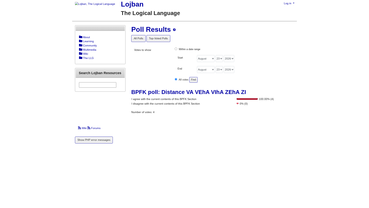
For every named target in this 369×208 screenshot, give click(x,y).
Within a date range (189, 49)
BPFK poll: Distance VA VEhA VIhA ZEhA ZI (188, 92)
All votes (184, 79)
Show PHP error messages (93, 139)
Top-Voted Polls (158, 38)
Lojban (132, 4)
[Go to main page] (93, 4)
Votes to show (142, 49)
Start (180, 57)
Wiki (84, 128)
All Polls (138, 38)
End (180, 68)
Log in (288, 3)
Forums (95, 128)
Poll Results (151, 29)
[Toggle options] (80, 37)
